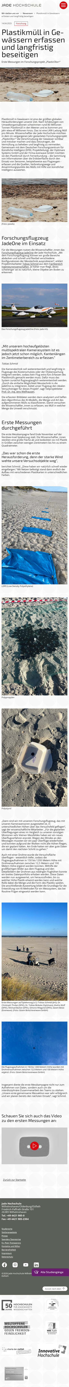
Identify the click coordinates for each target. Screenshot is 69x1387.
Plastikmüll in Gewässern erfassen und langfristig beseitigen (31, 14)
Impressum (7, 1253)
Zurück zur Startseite (14, 1179)
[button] (34, 1146)
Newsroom (28, 13)
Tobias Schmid (30, 263)
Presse (5, 1235)
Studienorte (7, 1228)
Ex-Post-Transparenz (11, 1242)
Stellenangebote (9, 1232)
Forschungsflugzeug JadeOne (18, 252)
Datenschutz (7, 1256)
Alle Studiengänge (52, 1272)
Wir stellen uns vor (10, 13)
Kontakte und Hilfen (11, 1246)
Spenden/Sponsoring (11, 1239)
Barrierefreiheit (9, 1249)
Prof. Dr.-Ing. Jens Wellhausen (18, 391)
